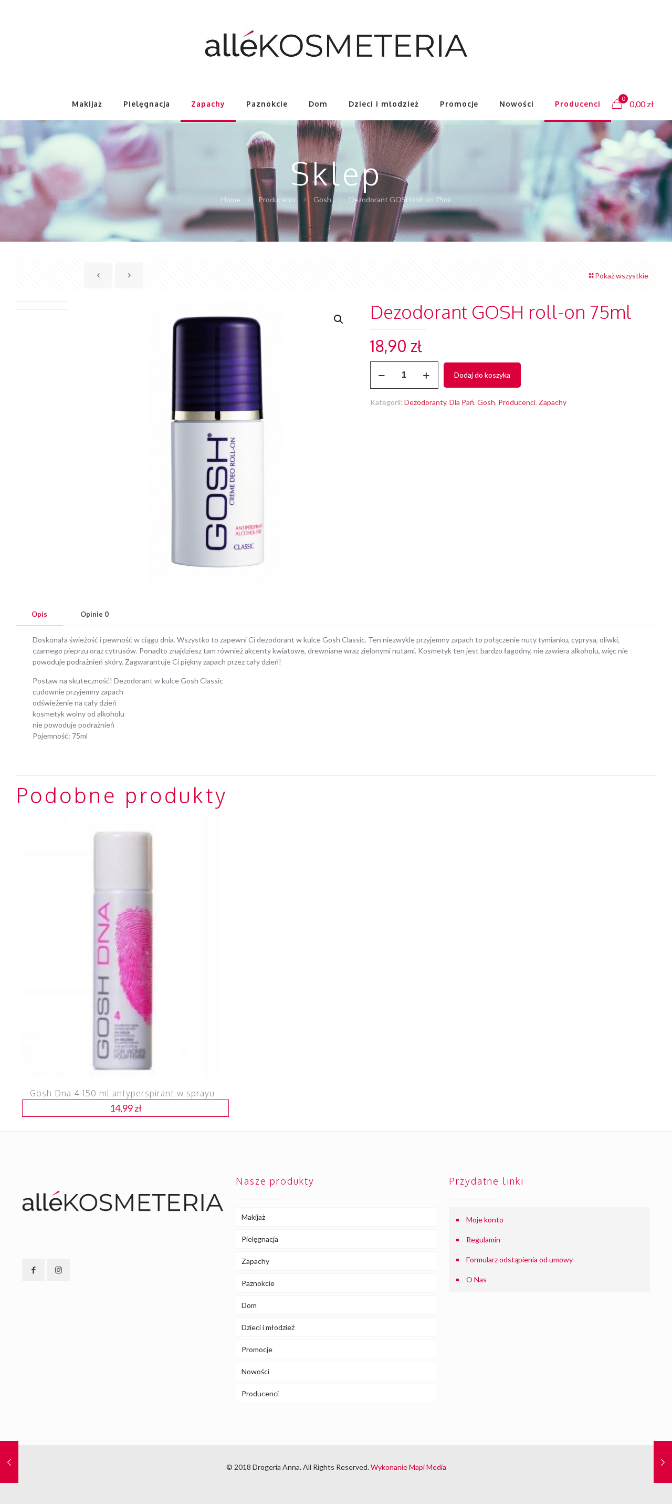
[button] (339, 319)
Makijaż (253, 1216)
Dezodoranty (425, 402)
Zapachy (552, 402)
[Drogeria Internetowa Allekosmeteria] (336, 44)
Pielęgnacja (260, 1239)
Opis (39, 614)
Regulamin (483, 1239)
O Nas (476, 1279)
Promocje (257, 1349)
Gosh (322, 199)
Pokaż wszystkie (621, 275)
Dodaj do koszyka (482, 374)
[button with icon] (33, 1270)
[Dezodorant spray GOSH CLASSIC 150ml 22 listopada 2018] (9, 1462)
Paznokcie (258, 1283)
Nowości (255, 1371)
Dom (249, 1305)
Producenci (277, 199)
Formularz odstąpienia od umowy (519, 1259)
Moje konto (484, 1219)
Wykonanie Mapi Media (408, 1466)
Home (230, 199)
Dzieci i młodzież (268, 1327)
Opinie (94, 614)
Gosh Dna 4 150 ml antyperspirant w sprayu (122, 1093)
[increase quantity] (426, 375)
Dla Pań (461, 402)
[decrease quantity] (382, 375)
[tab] (39, 614)
